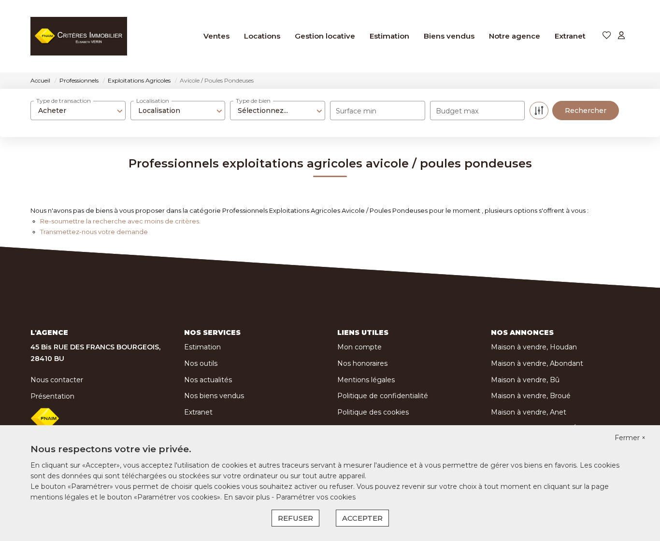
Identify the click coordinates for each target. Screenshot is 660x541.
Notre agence (514, 36)
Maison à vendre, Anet (528, 412)
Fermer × (630, 437)
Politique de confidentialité (382, 395)
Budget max (457, 111)
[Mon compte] (621, 35)
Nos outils (200, 363)
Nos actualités (208, 379)
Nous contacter (56, 379)
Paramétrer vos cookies (316, 497)
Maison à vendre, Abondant (537, 363)
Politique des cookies (373, 412)
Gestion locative (325, 36)
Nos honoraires (362, 363)
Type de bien (253, 100)
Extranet (570, 36)
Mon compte (359, 347)
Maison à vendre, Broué (531, 395)
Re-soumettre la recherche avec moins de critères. (120, 221)
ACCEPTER (362, 518)
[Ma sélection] (607, 35)
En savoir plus (248, 497)
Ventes (216, 36)
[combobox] (78, 110)
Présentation (52, 396)
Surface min (356, 111)
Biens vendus (449, 36)
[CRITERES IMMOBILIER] (78, 36)
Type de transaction (63, 100)
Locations (262, 36)
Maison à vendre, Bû (525, 379)
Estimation (389, 36)
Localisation (152, 100)
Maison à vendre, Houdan (534, 347)
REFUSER (295, 518)
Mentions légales (366, 379)
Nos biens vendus (214, 395)
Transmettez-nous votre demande (94, 232)
